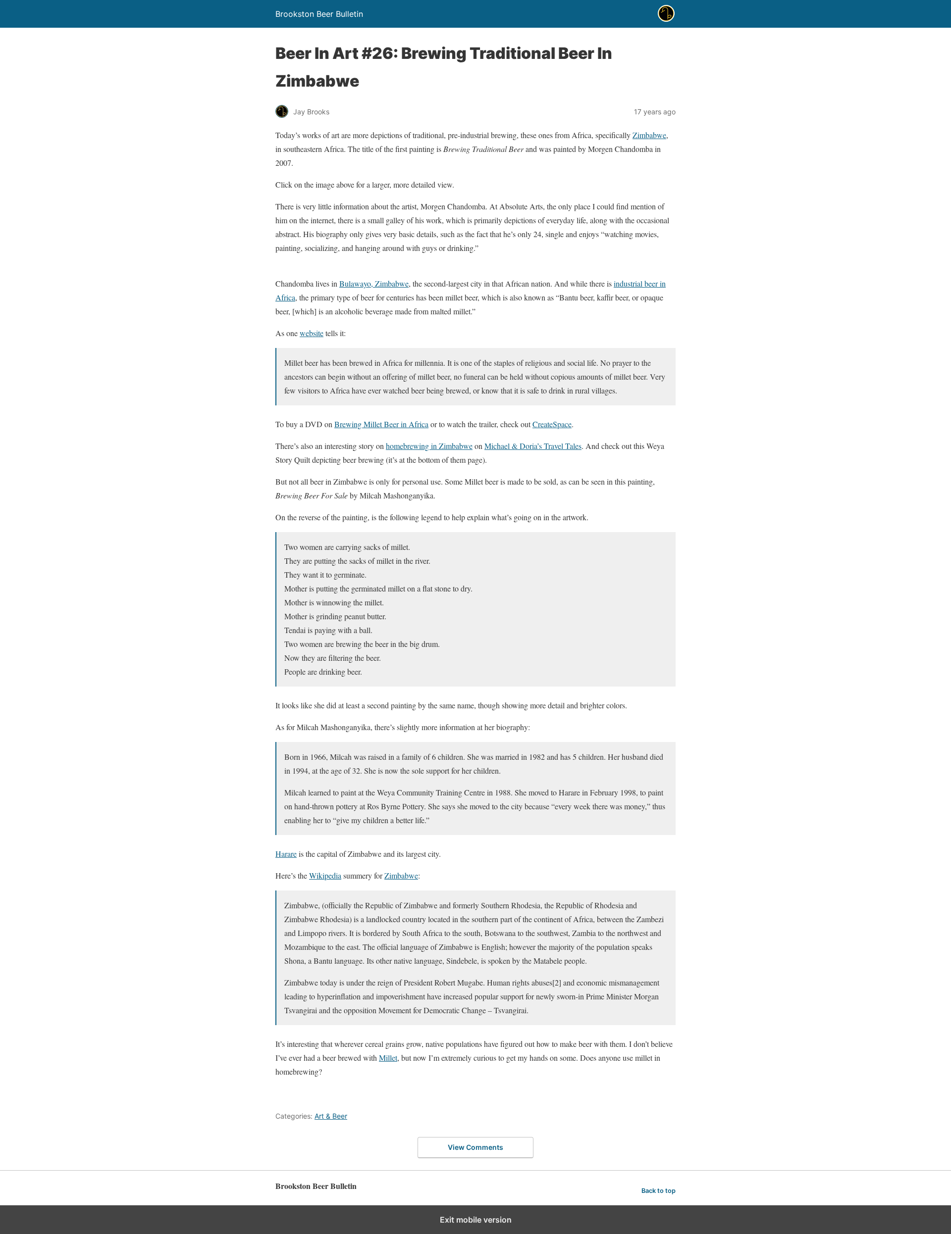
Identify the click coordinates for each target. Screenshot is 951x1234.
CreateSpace (552, 424)
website (311, 333)
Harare (286, 853)
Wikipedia (325, 875)
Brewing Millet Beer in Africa (381, 424)
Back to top (658, 1190)
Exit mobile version (476, 1220)
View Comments (475, 1147)
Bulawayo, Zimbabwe (374, 283)
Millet (388, 1057)
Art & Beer (331, 1116)
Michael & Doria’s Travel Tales (532, 446)
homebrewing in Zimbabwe (429, 446)
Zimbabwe (649, 135)
